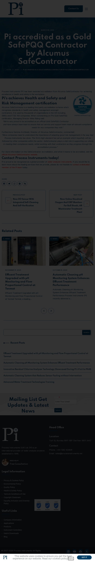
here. (71, 558)
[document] (47, 280)
